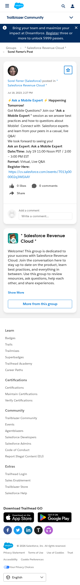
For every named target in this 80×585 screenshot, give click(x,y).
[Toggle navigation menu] (71, 17)
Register (52, 33)
